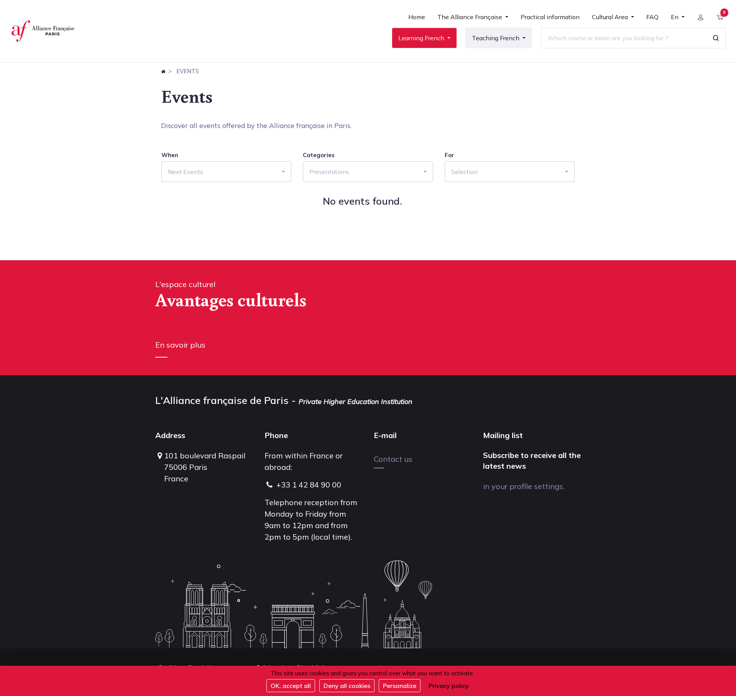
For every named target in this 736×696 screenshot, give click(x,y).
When (169, 155)
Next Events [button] (185, 172)
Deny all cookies (347, 685)
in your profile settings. (524, 486)
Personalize (399, 685)
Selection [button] (464, 172)
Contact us (393, 459)
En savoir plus (180, 345)
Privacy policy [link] (449, 685)
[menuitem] (416, 20)
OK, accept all (291, 685)
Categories (319, 155)
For (449, 155)
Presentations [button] (329, 172)
